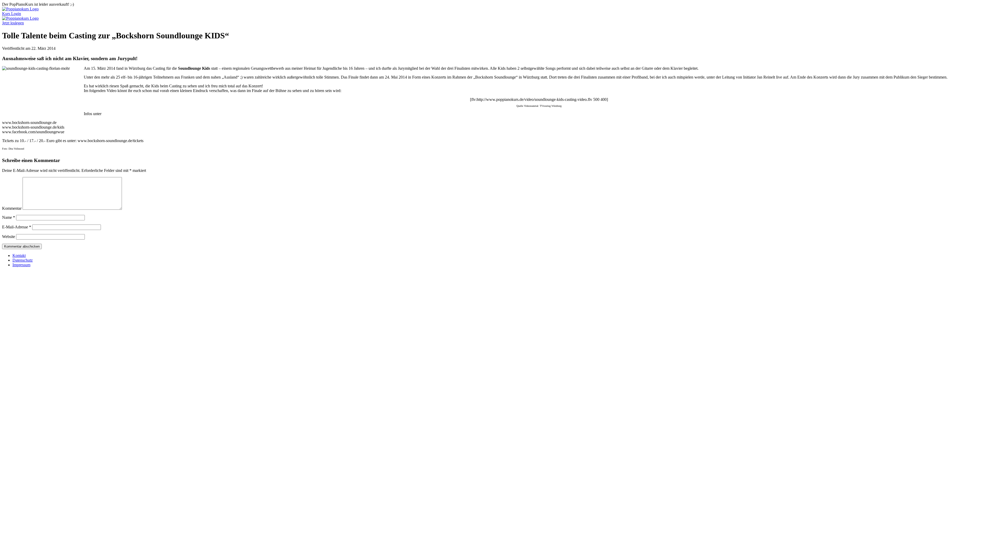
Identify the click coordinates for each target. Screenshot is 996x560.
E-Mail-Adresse (16, 227)
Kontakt (19, 255)
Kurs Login (11, 13)
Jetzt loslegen (13, 23)
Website (8, 236)
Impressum (21, 265)
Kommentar (12, 208)
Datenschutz (22, 260)
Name (8, 217)
